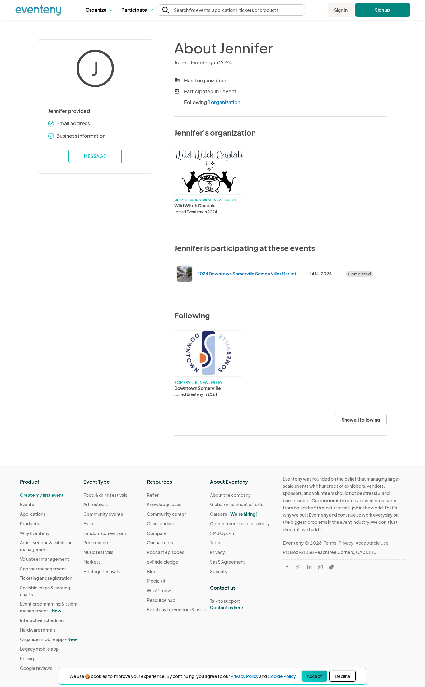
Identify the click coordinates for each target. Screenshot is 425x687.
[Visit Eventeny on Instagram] (320, 566)
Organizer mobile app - (48, 639)
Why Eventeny (34, 533)
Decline (342, 676)
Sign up (382, 9)
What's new (159, 590)
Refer (153, 495)
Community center (166, 514)
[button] (99, 10)
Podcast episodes (165, 552)
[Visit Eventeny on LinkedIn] (309, 567)
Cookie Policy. (282, 676)
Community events (103, 514)
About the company (230, 495)
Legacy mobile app (39, 649)
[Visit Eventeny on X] (297, 567)
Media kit (156, 580)
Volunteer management (44, 559)
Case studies (160, 523)
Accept (314, 676)
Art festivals (95, 504)
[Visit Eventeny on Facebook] (287, 567)
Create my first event (41, 495)
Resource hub (161, 600)
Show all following (361, 419)
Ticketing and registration (46, 578)
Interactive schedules (42, 620)
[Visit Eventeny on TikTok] (331, 567)
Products (29, 523)
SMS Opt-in (222, 533)
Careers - (233, 514)
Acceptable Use (372, 543)
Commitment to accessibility (240, 523)
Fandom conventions (105, 533)
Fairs (88, 523)
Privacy (217, 552)
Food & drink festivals (105, 495)
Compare (157, 533)
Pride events (96, 542)
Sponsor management (43, 568)
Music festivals (98, 552)
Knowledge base (164, 504)
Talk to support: (226, 604)
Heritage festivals (101, 571)
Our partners (160, 542)
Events (27, 504)
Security (218, 571)
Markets (91, 562)
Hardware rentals (37, 630)
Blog (151, 571)
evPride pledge (162, 562)
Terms (216, 542)
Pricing (27, 658)
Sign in (341, 10)
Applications (32, 514)
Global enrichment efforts (236, 504)
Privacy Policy (245, 676)
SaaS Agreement (227, 562)
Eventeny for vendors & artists (177, 609)
